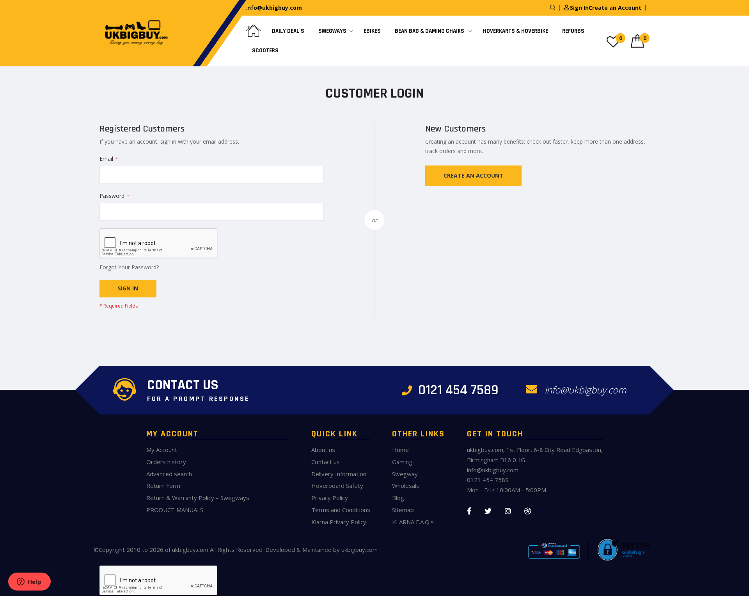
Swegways (332, 31)
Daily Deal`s (288, 31)
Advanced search (169, 474)
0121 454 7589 (457, 390)
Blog (398, 498)
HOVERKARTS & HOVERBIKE (515, 31)
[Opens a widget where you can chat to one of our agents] (29, 582)
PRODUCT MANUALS (174, 510)
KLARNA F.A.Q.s (413, 522)
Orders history (166, 462)
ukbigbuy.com (190, 549)
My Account (161, 450)
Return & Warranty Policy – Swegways (197, 498)
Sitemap (403, 510)
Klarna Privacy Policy (338, 522)
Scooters (265, 50)
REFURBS (573, 31)
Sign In (579, 7)
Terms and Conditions (340, 510)
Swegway (405, 474)
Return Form (163, 485)
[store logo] (134, 33)
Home (400, 450)
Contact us (325, 462)
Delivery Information (338, 474)
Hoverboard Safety (337, 485)
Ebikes (372, 31)
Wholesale (406, 485)
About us (323, 450)
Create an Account (615, 7)
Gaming (402, 462)
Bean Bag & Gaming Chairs (430, 31)
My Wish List (620, 38)
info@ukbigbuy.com (274, 7)
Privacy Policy (329, 498)
